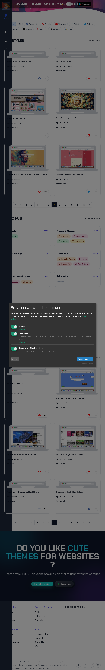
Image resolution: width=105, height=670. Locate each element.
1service (23, 329)
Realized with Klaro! (85, 364)
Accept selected (85, 359)
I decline (15, 359)
